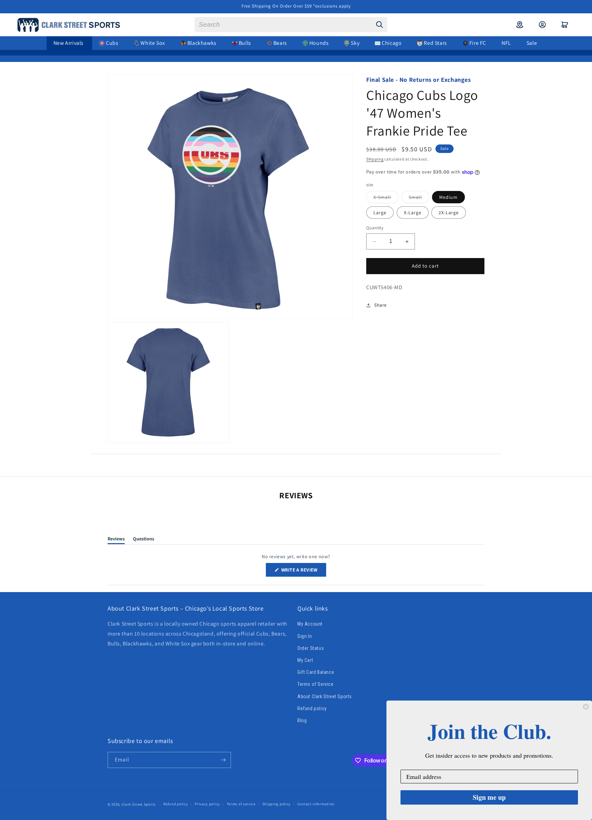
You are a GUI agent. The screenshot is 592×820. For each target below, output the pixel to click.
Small (419, 199)
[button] (565, 24)
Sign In (304, 636)
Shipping (375, 159)
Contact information (315, 804)
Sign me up (489, 797)
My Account (310, 624)
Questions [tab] (143, 540)
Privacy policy (207, 804)
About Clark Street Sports (324, 696)
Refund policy (312, 708)
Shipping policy (276, 804)
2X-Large (449, 213)
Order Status (310, 648)
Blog (302, 720)
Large (379, 213)
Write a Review (303, 571)
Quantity (374, 228)
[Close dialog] (585, 706)
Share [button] (380, 305)
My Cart (305, 660)
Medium (448, 197)
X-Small (385, 199)
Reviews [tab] (116, 540)
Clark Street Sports (139, 804)
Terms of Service (315, 684)
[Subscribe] (223, 760)
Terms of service (241, 804)
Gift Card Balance (315, 672)
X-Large (412, 213)
